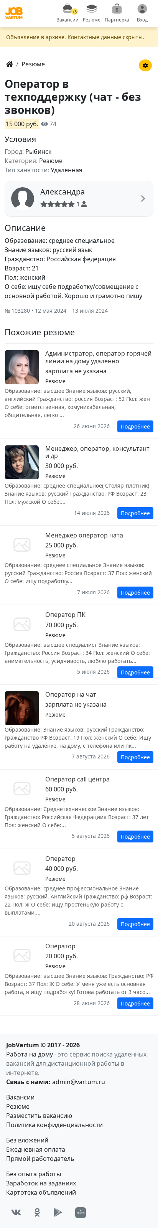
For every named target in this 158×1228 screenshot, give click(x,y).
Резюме (18, 1106)
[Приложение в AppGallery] (80, 1213)
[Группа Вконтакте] (16, 1212)
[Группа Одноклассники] (37, 1212)
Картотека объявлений (41, 1192)
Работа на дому (29, 1054)
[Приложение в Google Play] (57, 1212)
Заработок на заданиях (41, 1183)
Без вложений (27, 1140)
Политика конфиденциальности (54, 1125)
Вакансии (20, 1097)
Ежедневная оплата (35, 1149)
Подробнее (135, 426)
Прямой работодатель (40, 1158)
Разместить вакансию (39, 1115)
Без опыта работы (33, 1174)
